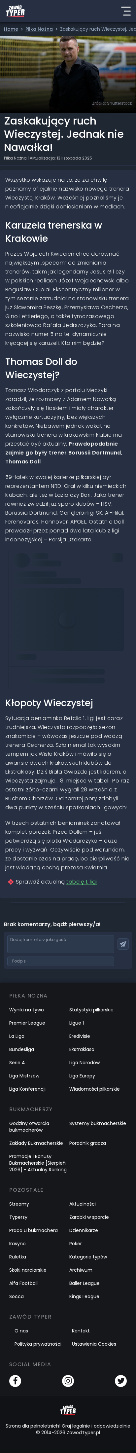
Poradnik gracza (87, 1143)
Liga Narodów (84, 1062)
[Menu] (126, 11)
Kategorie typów (88, 1256)
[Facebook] (15, 1381)
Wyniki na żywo (26, 1009)
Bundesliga (21, 1049)
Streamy (19, 1204)
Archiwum (80, 1270)
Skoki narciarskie (28, 1270)
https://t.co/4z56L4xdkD (52, 604)
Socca (16, 1296)
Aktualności (82, 1204)
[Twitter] (121, 1381)
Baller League (84, 1283)
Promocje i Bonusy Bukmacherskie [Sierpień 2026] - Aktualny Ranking (38, 1163)
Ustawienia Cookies (94, 1344)
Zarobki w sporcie (89, 1217)
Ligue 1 (76, 1023)
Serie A (17, 1062)
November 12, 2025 (38, 632)
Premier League (27, 1023)
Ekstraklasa (81, 1049)
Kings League (84, 1296)
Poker (75, 1243)
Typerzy (18, 1217)
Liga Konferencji (27, 1089)
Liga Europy (82, 1075)
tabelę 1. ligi (81, 882)
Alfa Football (23, 1283)
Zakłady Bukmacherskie (36, 1143)
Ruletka (17, 1256)
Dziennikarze (83, 1230)
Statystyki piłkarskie (91, 1009)
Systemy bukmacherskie (97, 1123)
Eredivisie (79, 1036)
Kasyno (17, 1243)
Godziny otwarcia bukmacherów (29, 1126)
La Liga (16, 1036)
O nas (21, 1330)
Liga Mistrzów (24, 1075)
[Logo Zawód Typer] (15, 11)
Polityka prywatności (38, 1344)
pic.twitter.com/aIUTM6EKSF (49, 613)
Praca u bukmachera (33, 1230)
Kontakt (81, 1330)
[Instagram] (68, 1381)
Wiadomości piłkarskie (94, 1089)
